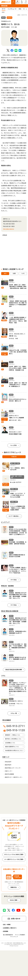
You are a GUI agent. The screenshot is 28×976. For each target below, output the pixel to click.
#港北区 (4, 235)
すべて (3, 9)
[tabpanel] (14, 38)
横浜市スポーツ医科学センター (13, 777)
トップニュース (12, 9)
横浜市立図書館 (9, 774)
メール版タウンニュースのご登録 (13, 859)
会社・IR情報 (6, 924)
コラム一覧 (13, 713)
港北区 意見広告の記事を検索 (13, 669)
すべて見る (14, 580)
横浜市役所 (8, 765)
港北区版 (4, 6)
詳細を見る (13, 887)
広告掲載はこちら (10, 743)
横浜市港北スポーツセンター (13, 768)
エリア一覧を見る (14, 516)
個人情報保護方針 (8, 935)
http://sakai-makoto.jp (8, 229)
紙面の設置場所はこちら (12, 746)
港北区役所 (8, 762)
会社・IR (17, 2)
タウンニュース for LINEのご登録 (13, 854)
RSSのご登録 (13, 900)
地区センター (9, 771)
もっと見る (13, 445)
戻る (3, 12)
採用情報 (5, 931)
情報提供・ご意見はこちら (12, 735)
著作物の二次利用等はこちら (13, 739)
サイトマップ (14, 936)
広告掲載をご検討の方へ (10, 928)
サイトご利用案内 (20, 935)
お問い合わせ (15, 919)
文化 (20, 9)
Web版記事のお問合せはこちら (14, 750)
